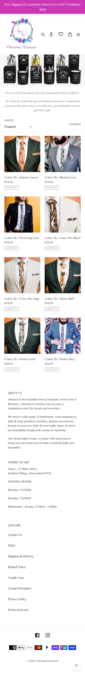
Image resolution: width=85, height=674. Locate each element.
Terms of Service (18, 610)
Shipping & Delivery (21, 556)
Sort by (8, 120)
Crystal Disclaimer (20, 588)
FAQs (11, 545)
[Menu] (78, 34)
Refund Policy (17, 567)
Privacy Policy (17, 599)
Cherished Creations (47, 660)
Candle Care (16, 577)
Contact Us (15, 535)
